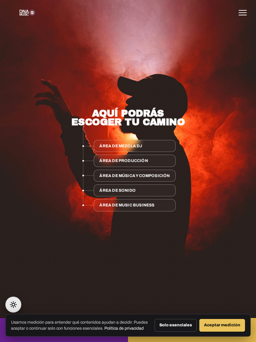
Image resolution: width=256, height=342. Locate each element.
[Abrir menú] (245, 13)
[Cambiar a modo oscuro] (13, 305)
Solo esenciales (175, 325)
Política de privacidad (124, 328)
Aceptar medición (222, 325)
